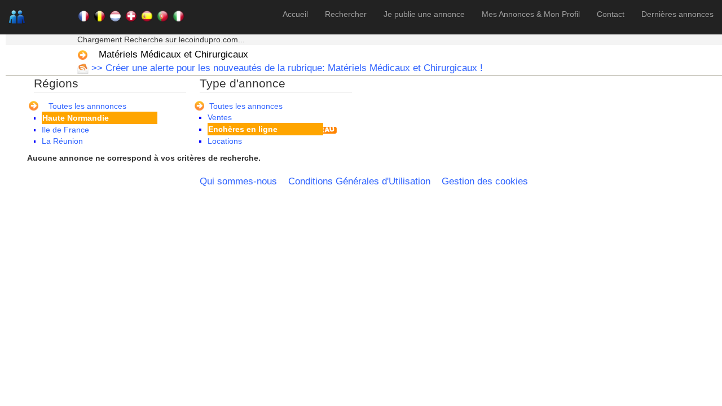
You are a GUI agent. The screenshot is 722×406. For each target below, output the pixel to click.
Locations (225, 140)
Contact (610, 14)
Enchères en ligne (243, 129)
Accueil (295, 14)
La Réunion (62, 140)
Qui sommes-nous (238, 181)
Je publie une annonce (424, 14)
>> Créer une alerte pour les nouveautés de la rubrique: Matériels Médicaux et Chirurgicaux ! (286, 68)
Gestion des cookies (485, 181)
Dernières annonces (677, 14)
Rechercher (346, 14)
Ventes (220, 117)
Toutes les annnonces (87, 106)
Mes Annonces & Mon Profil (531, 14)
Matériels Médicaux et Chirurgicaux (173, 54)
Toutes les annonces (246, 106)
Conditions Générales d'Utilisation (359, 181)
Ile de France (65, 129)
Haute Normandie (75, 117)
